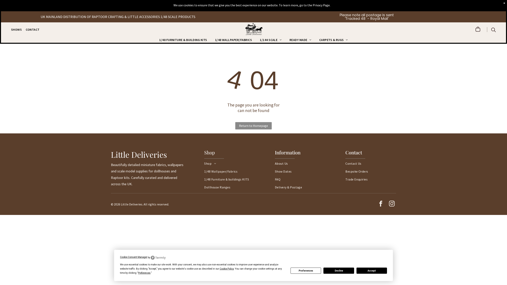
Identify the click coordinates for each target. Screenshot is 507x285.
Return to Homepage (253, 126)
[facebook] (380, 204)
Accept (372, 270)
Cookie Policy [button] (227, 268)
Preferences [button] (144, 273)
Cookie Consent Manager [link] (133, 257)
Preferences (306, 270)
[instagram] (391, 204)
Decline (339, 270)
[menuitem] (18, 29)
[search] (493, 30)
